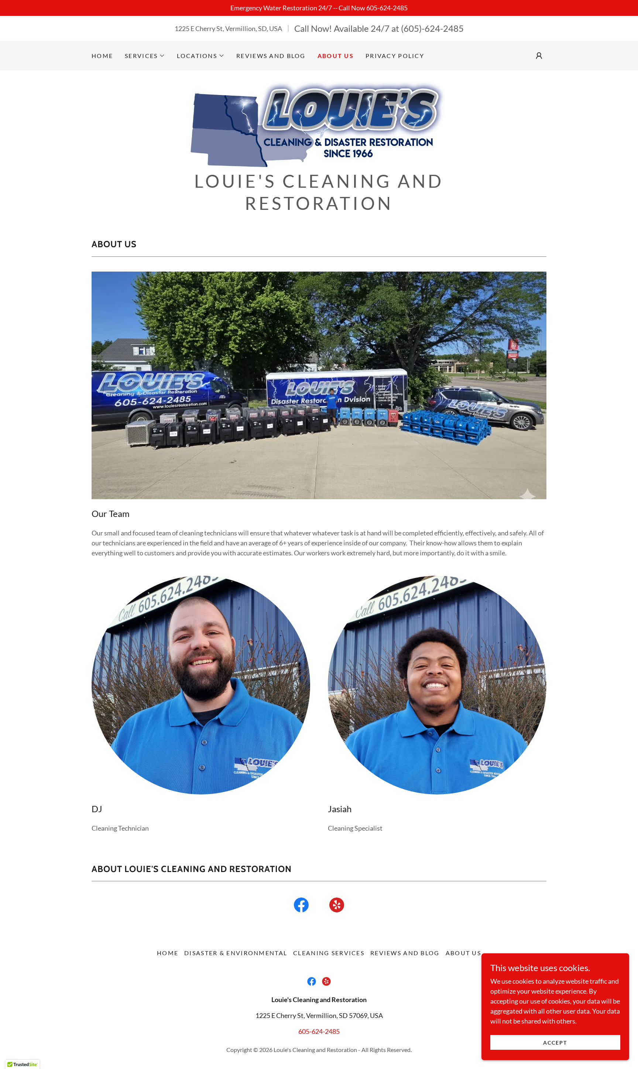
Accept (555, 1042)
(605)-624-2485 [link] (432, 28)
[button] (145, 55)
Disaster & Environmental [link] (235, 952)
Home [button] (167, 952)
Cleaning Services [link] (328, 952)
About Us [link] (336, 55)
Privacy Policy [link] (395, 55)
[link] (319, 122)
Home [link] (102, 55)
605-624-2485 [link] (319, 1031)
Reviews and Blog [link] (271, 55)
